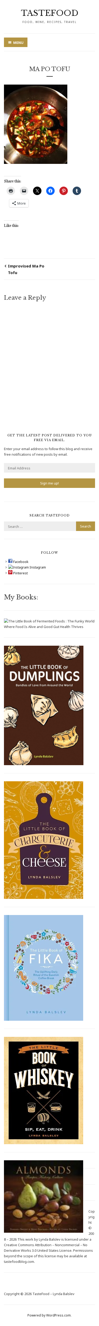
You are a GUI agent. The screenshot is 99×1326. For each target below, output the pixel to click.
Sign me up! (49, 483)
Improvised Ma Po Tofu (26, 269)
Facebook (20, 561)
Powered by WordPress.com (49, 1315)
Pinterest (20, 573)
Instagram (37, 567)
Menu (18, 42)
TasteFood (49, 13)
